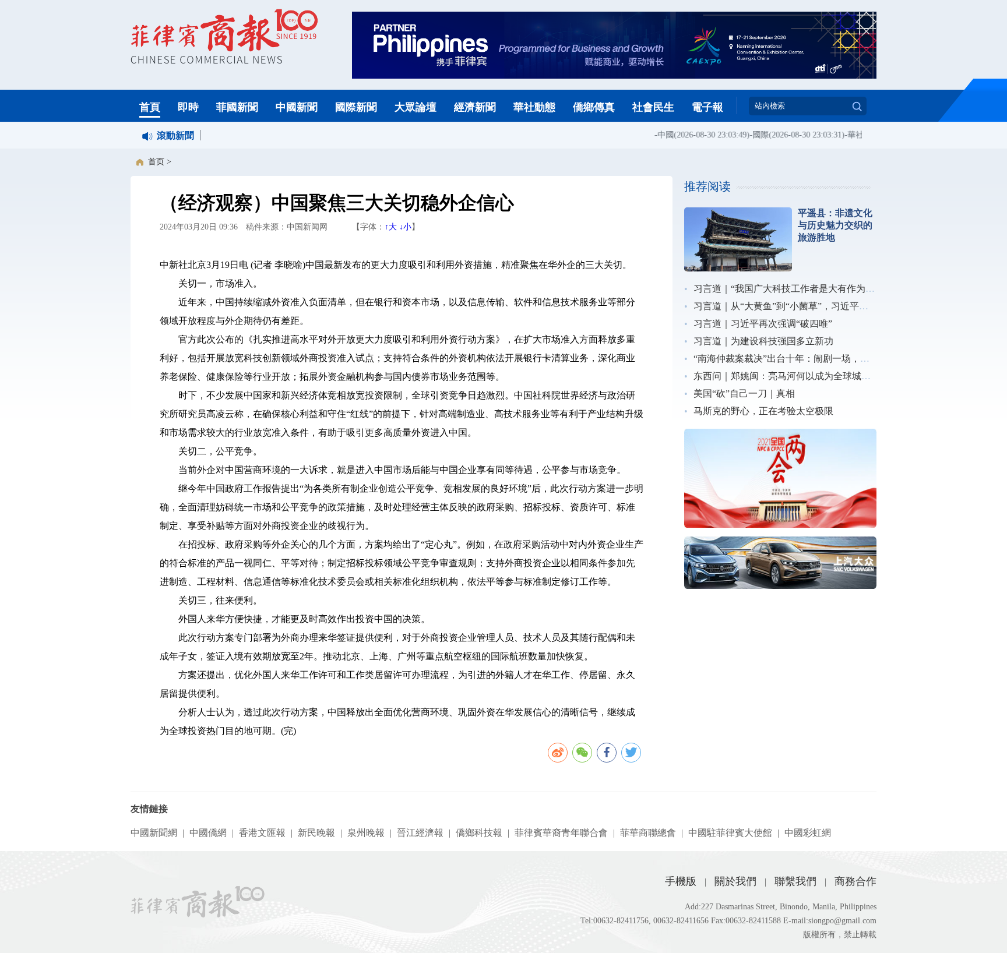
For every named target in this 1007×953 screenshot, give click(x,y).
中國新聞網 (154, 833)
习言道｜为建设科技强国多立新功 (763, 341)
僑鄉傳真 (594, 107)
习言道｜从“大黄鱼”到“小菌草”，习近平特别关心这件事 (808, 306)
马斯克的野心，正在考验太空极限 (763, 411)
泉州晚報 (366, 833)
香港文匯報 (262, 833)
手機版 (680, 881)
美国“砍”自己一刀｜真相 (744, 393)
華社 (845, 134)
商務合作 (855, 881)
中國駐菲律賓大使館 (730, 833)
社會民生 (653, 107)
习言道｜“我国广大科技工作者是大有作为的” (786, 289)
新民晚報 (316, 833)
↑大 (391, 227)
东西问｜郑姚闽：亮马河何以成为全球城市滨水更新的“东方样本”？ (832, 376)
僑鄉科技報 (479, 833)
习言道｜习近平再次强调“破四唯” (762, 324)
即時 (188, 107)
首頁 (149, 107)
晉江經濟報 (420, 833)
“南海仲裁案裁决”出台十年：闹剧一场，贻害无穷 (795, 358)
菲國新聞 (237, 107)
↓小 (405, 227)
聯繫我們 (795, 881)
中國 (655, 134)
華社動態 (534, 107)
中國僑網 (208, 833)
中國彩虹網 (807, 833)
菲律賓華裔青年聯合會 (561, 833)
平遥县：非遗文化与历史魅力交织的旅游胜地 (835, 225)
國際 (750, 134)
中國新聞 (297, 107)
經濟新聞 (475, 107)
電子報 (707, 107)
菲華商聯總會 (648, 833)
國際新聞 (356, 107)
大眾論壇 (415, 107)
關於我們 (735, 881)
